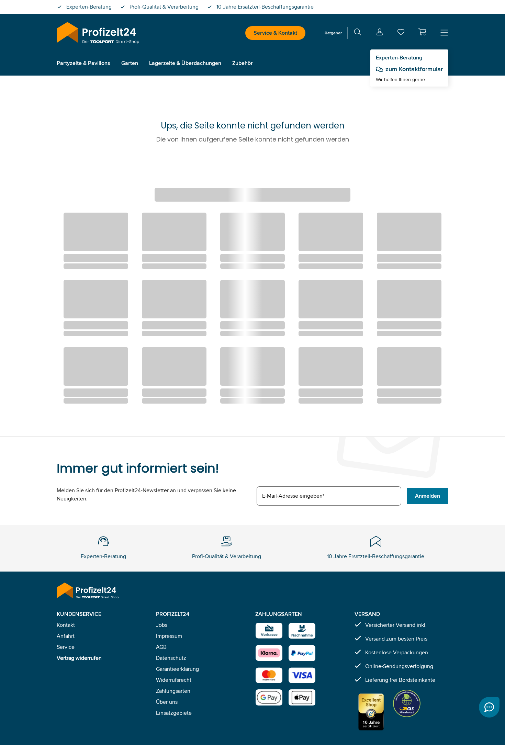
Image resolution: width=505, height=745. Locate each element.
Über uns (167, 702)
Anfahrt (66, 636)
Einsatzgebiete (174, 713)
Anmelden (427, 496)
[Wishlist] (400, 33)
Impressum (169, 636)
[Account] (379, 33)
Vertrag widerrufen (79, 658)
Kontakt (66, 625)
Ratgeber (333, 33)
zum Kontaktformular (414, 69)
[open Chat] (489, 707)
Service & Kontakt (275, 33)
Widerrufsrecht (173, 680)
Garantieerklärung (177, 669)
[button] (422, 32)
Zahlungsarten (173, 691)
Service (66, 647)
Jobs (161, 625)
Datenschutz (171, 658)
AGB (161, 647)
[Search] (358, 33)
